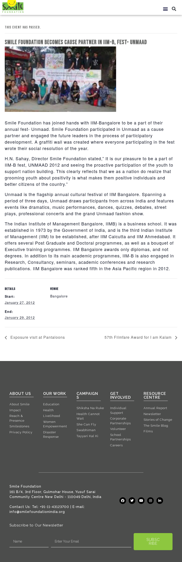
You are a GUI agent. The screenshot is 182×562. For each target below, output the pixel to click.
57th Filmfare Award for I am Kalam (139, 337)
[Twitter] (132, 500)
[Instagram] (150, 500)
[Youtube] (141, 500)
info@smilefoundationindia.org (37, 512)
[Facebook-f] (122, 500)
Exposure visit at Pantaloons (37, 337)
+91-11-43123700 (54, 507)
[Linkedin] (159, 500)
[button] (166, 9)
